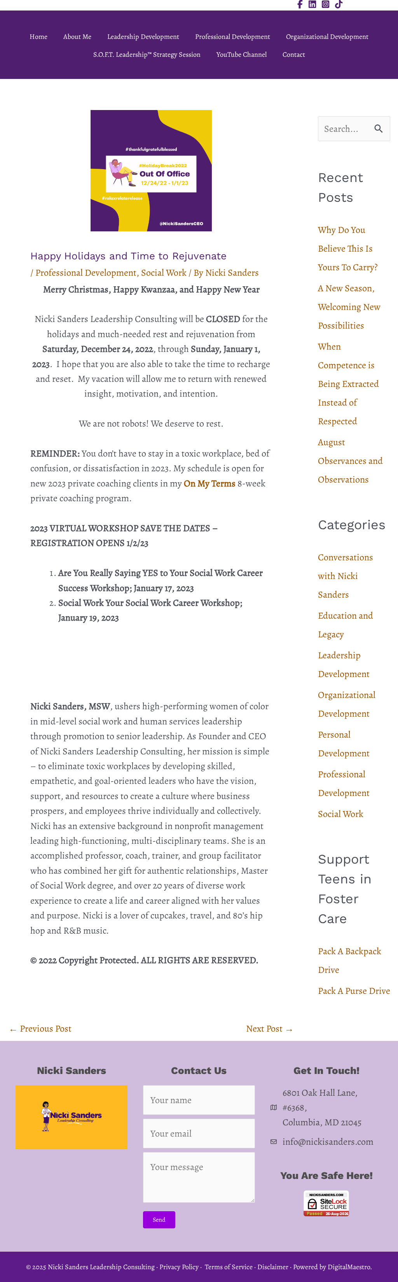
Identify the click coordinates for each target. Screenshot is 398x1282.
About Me (77, 36)
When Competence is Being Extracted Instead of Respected (348, 383)
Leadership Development (143, 36)
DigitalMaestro (349, 1267)
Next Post (270, 1028)
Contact (294, 54)
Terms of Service (229, 1267)
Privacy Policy (179, 1267)
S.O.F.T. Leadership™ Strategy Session (147, 54)
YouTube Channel (241, 54)
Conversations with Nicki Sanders (345, 576)
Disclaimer (272, 1267)
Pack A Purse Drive (354, 991)
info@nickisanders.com (328, 1141)
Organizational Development (327, 36)
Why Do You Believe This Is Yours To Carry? (348, 248)
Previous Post (40, 1028)
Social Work (164, 272)
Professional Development (232, 36)
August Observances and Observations (350, 461)
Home (38, 36)
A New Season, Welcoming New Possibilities (349, 307)
